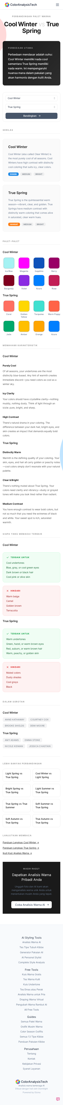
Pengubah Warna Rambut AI (31, 1004)
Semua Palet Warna (31, 1021)
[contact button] (58, 1099)
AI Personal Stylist (31, 957)
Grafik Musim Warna (32, 1026)
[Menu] (57, 5)
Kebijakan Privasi (31, 1063)
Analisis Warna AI (31, 942)
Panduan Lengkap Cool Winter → (21, 842)
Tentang (31, 1053)
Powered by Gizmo (31, 1092)
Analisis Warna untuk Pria (31, 994)
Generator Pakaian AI (31, 952)
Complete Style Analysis (31, 962)
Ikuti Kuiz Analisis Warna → (17, 853)
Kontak (31, 1058)
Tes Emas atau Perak (31, 989)
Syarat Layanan (31, 1068)
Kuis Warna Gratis (31, 974)
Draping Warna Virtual (32, 999)
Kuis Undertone (31, 984)
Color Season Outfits (31, 1031)
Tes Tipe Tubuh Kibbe (31, 947)
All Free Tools (31, 1009)
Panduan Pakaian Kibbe (31, 1041)
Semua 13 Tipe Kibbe (31, 1036)
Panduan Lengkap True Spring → (21, 847)
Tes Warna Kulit (31, 979)
